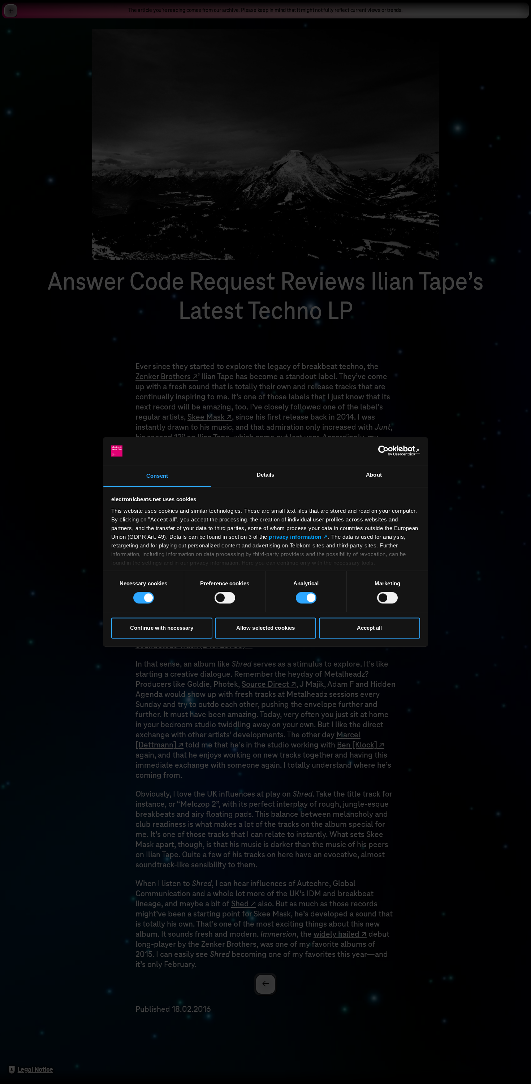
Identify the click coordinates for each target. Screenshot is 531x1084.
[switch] (225, 598)
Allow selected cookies (265, 628)
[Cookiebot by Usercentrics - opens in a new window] (388, 451)
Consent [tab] (157, 476)
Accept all (369, 628)
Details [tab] (266, 475)
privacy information (295, 537)
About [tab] (374, 475)
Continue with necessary (161, 628)
